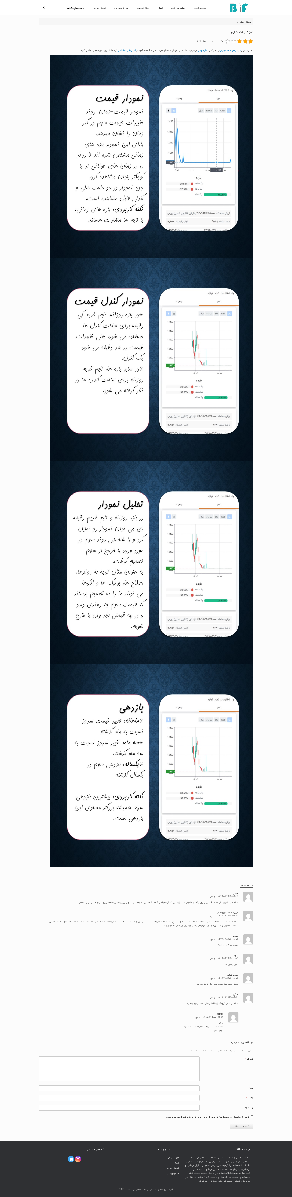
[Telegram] (71, 1159)
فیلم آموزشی (178, 8)
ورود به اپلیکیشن (75, 8)
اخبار (160, 8)
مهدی (235, 893)
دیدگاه (249, 1058)
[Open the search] (44, 7)
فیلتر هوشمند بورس (230, 50)
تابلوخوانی (203, 50)
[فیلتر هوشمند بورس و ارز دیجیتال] (239, 7)
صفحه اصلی (200, 8)
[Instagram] (78, 1159)
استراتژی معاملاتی (127, 50)
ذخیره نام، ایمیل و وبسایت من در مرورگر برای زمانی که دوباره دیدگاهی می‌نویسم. (207, 1117)
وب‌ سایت (248, 1107)
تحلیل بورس (99, 8)
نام (250, 1087)
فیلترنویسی (143, 8)
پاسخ (212, 896)
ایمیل (249, 1097)
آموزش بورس (121, 8)
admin (220, 1013)
